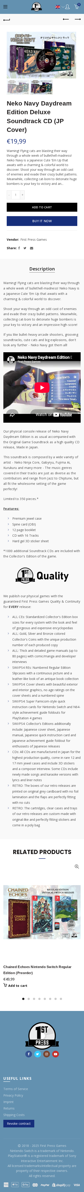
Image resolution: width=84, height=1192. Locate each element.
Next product (77, 19)
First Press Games (33, 239)
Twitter (37, 1054)
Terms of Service (15, 1089)
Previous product (66, 19)
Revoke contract (19, 1123)
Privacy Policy (13, 1095)
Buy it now (42, 221)
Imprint (8, 1102)
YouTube (55, 1054)
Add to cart (42, 207)
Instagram (46, 1054)
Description (42, 269)
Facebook (28, 1054)
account (67, 6)
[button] (58, 7)
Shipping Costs (14, 1115)
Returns (9, 1108)
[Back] (6, 19)
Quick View (77, 867)
